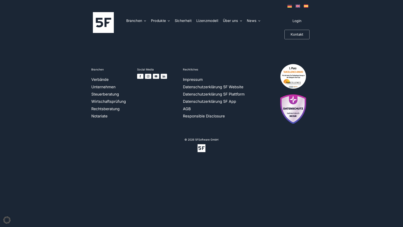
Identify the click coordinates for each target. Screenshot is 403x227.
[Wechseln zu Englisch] (298, 6)
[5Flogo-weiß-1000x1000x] (103, 13)
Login (296, 21)
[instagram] (148, 76)
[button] (7, 220)
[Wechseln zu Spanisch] (306, 6)
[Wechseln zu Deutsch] (289, 6)
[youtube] (156, 76)
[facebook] (140, 76)
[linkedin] (164, 76)
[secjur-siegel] (293, 93)
